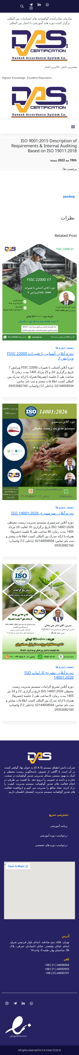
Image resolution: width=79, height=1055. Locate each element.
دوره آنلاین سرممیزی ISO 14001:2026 (42, 513)
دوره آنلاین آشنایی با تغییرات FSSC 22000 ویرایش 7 (40, 356)
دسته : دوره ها (65, 347)
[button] (73, 126)
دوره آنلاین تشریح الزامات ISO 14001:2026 (49, 675)
